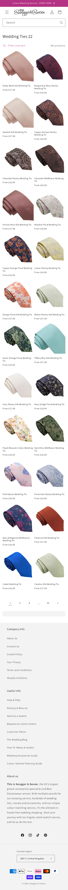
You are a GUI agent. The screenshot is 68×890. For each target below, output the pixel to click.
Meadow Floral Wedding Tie (47, 224)
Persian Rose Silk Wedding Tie (17, 224)
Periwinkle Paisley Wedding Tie (49, 494)
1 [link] (10, 603)
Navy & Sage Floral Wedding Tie (49, 404)
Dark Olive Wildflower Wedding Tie (49, 449)
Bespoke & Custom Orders (21, 723)
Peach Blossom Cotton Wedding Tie (18, 449)
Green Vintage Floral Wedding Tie (17, 359)
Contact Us (13, 646)
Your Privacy (14, 662)
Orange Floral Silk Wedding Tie (17, 314)
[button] (7, 12)
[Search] (61, 22)
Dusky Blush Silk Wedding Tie (17, 85)
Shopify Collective (17, 678)
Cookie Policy (14, 654)
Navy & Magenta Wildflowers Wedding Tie (16, 539)
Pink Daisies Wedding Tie (15, 494)
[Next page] (57, 603)
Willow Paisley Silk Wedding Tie (49, 314)
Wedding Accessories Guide (22, 755)
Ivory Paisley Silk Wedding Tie (17, 404)
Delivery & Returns (17, 708)
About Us (12, 638)
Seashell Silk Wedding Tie (15, 132)
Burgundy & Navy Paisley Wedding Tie (46, 87)
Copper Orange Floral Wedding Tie (17, 269)
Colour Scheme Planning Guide (24, 763)
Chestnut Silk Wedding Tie (46, 537)
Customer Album (16, 731)
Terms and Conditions (19, 670)
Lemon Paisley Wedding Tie (47, 268)
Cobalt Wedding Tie (12, 584)
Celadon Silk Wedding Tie (46, 584)
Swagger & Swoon (37, 883)
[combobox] (34, 23)
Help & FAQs (14, 700)
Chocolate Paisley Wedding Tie (17, 178)
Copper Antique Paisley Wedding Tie (45, 133)
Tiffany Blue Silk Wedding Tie (48, 358)
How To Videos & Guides (20, 747)
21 (48, 602)
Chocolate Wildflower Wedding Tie (49, 179)
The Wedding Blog (17, 739)
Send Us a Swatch (17, 716)
